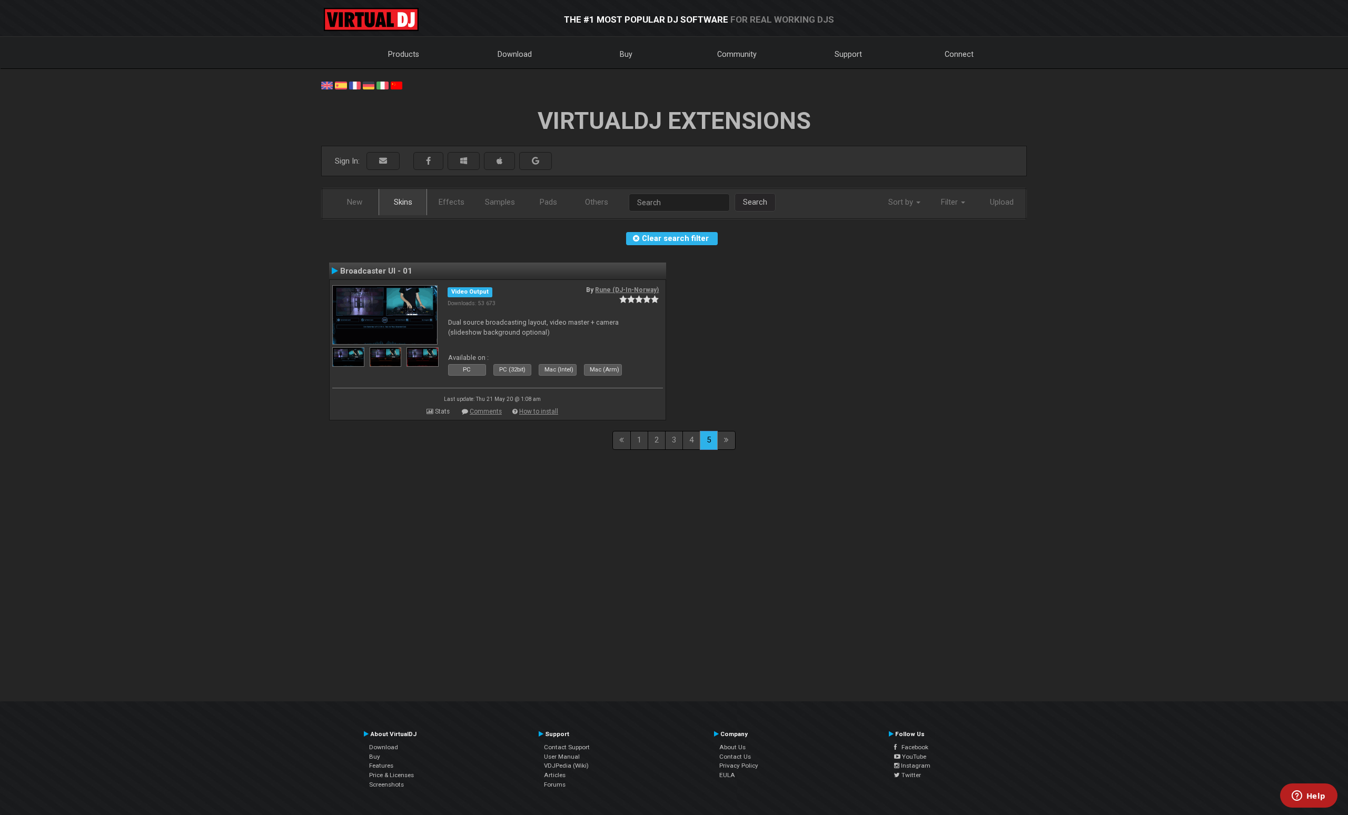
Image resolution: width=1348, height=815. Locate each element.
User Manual (562, 756)
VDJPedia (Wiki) (566, 765)
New (354, 202)
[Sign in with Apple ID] (499, 161)
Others (596, 202)
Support (848, 54)
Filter (950, 202)
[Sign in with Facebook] (428, 161)
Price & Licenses (391, 775)
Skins (403, 202)
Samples (500, 202)
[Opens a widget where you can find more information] (1308, 796)
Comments (486, 411)
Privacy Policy (738, 765)
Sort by (901, 202)
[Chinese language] (396, 84)
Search (755, 202)
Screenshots (386, 784)
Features (381, 765)
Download (515, 54)
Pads (548, 202)
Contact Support (567, 747)
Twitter (910, 775)
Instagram (914, 765)
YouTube (913, 756)
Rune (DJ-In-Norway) (627, 290)
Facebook (912, 747)
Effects (451, 202)
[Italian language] (382, 84)
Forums (555, 784)
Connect (959, 54)
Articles (555, 775)
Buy (626, 54)
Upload (1002, 202)
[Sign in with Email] (383, 161)
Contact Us (735, 756)
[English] (327, 84)
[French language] (355, 84)
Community (737, 54)
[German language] (368, 84)
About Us (732, 747)
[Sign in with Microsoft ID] (464, 161)
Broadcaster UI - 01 (376, 271)
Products (403, 54)
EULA (727, 775)
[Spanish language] (340, 84)
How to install (538, 411)
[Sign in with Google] (535, 161)
